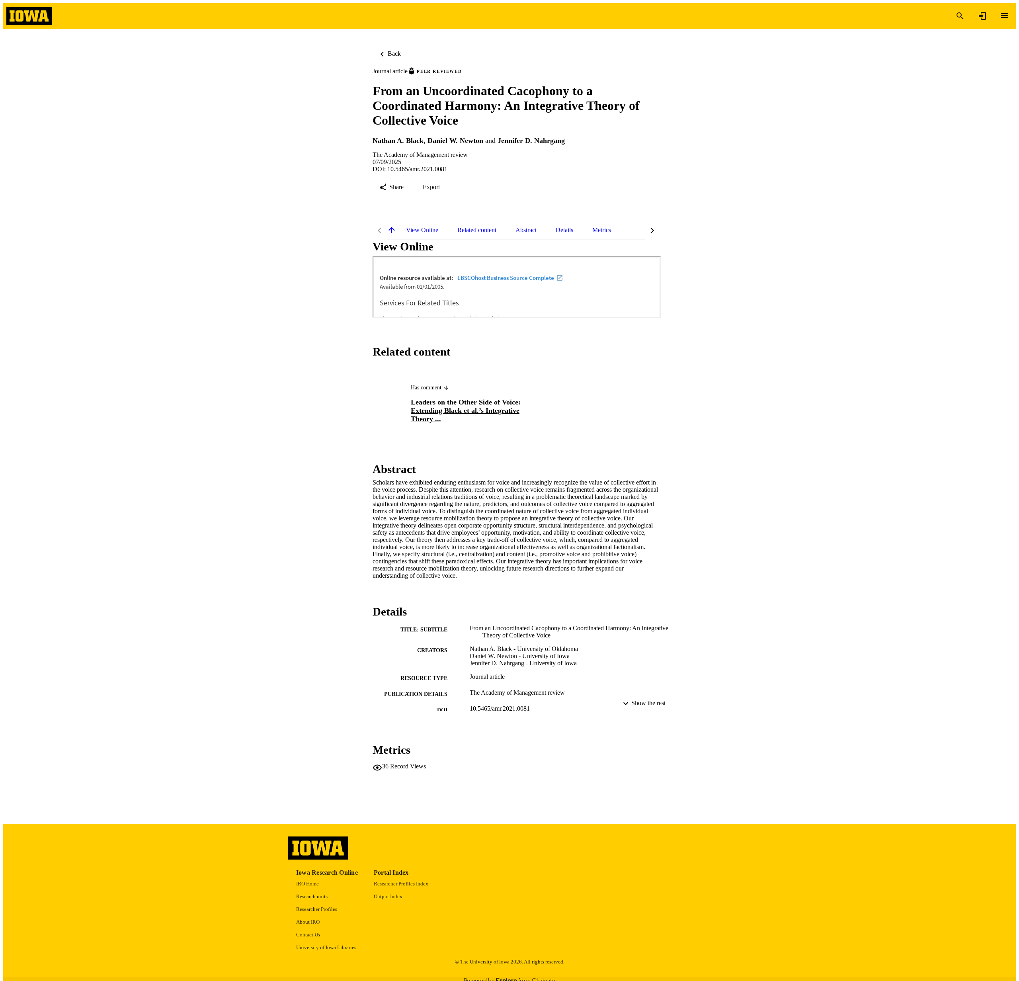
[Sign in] (982, 16)
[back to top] (391, 230)
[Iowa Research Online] (29, 16)
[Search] (960, 16)
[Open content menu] (1005, 15)
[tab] (422, 230)
